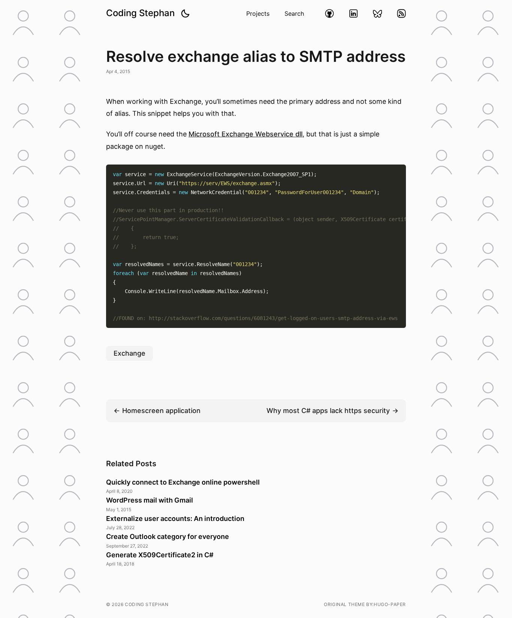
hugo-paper (390, 604)
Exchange (129, 353)
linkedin (353, 13)
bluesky (377, 13)
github (329, 13)
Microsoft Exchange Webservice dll (245, 134)
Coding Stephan (140, 12)
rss (401, 13)
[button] (185, 13)
